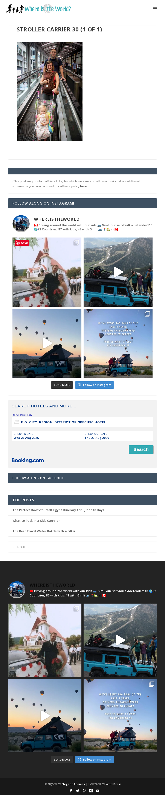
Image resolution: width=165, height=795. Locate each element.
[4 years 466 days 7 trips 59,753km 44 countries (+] (118, 343)
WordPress (113, 784)
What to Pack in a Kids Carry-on (36, 521)
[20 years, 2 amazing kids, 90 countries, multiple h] (46, 272)
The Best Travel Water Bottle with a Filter (43, 531)
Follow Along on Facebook (38, 478)
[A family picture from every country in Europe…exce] (118, 272)
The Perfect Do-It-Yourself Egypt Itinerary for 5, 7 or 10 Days (58, 510)
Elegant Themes (73, 784)
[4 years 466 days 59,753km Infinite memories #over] (46, 343)
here (83, 186)
